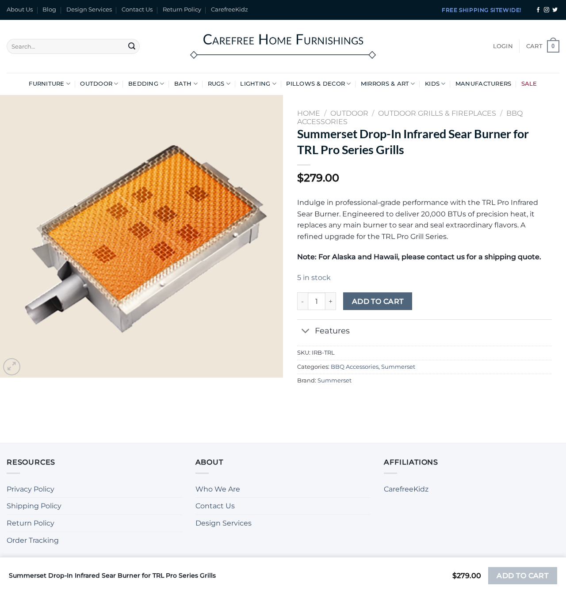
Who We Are (217, 489)
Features (332, 330)
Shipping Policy (34, 506)
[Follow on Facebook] (538, 10)
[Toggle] (305, 331)
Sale (529, 83)
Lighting (255, 83)
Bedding (143, 83)
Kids (432, 83)
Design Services (89, 9)
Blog (49, 9)
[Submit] (131, 46)
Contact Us (137, 9)
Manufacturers (483, 83)
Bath (183, 83)
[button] (503, 46)
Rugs (216, 83)
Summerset (398, 366)
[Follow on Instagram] (546, 10)
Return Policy (182, 9)
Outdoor (96, 83)
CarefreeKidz (229, 9)
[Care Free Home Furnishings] (283, 46)
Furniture (46, 83)
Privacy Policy (30, 489)
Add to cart (378, 301)
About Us (20, 9)
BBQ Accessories (355, 366)
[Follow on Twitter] (555, 10)
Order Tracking (33, 540)
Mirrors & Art (385, 83)
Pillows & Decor (315, 83)
